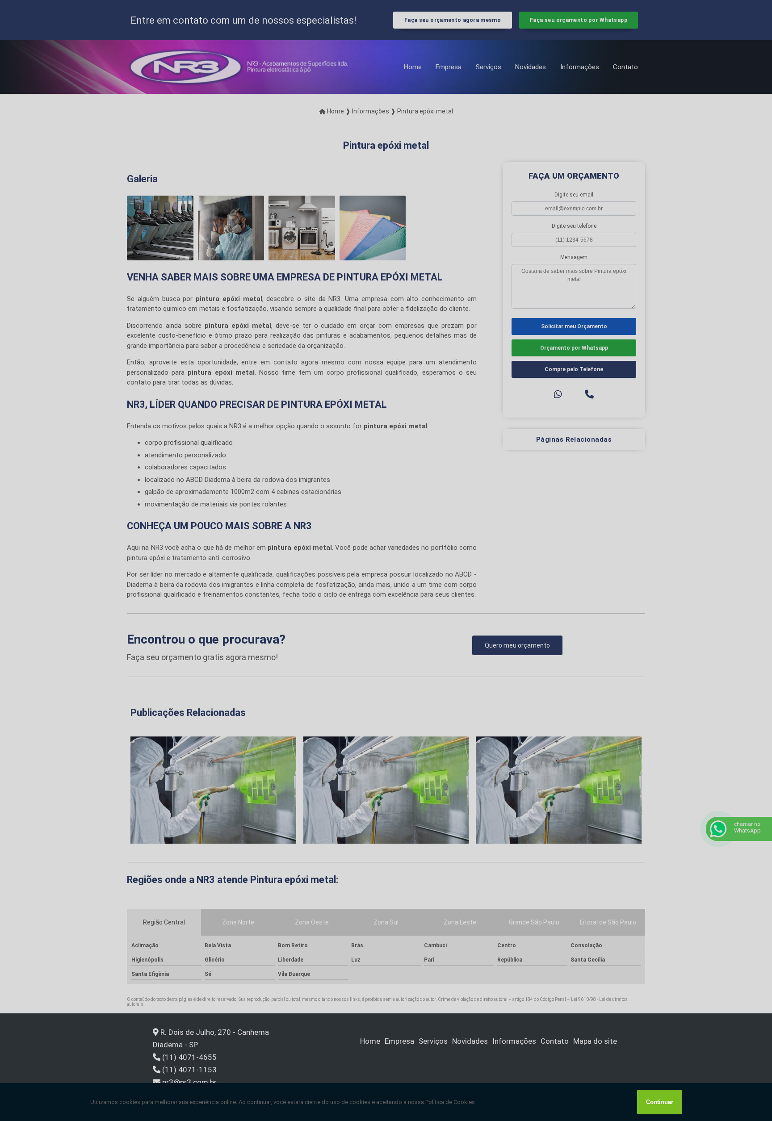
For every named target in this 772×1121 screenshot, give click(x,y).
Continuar (659, 1102)
